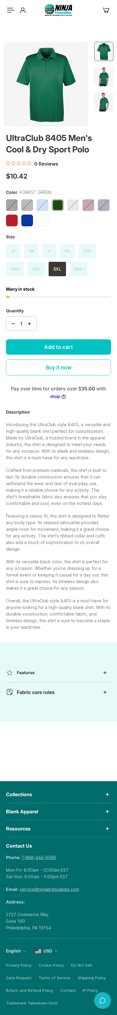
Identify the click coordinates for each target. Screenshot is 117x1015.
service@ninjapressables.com (49, 889)
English (13, 950)
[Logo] (58, 10)
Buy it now (58, 367)
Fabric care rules (36, 692)
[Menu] (11, 10)
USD (48, 950)
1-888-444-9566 (39, 857)
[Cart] (106, 10)
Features (26, 672)
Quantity (15, 310)
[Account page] (23, 10)
